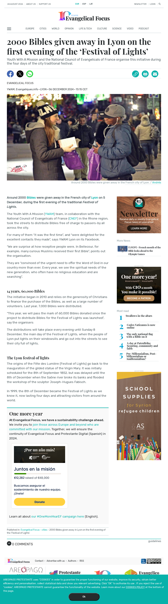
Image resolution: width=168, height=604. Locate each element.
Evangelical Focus (20, 83)
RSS (82, 561)
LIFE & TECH (85, 28)
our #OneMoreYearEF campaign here (57, 516)
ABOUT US (31, 4)
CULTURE (102, 28)
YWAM (49, 214)
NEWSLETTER (140, 4)
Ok (84, 596)
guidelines (154, 541)
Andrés (156, 182)
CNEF (73, 218)
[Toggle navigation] (10, 29)
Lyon (95, 197)
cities (43, 28)
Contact (39, 561)
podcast (144, 28)
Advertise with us (56, 561)
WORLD (55, 28)
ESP (84, 4)
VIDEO (130, 28)
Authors (72, 561)
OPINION (69, 28)
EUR (77, 4)
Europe (30, 28)
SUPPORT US (45, 4)
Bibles (31, 197)
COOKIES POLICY (135, 587)
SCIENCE (117, 28)
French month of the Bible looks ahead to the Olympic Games (144, 250)
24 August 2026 (15, 4)
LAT (91, 4)
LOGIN (152, 4)
